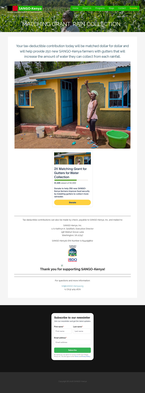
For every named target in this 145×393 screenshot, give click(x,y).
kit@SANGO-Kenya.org (72, 286)
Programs (100, 8)
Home (75, 8)
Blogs (111, 8)
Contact (122, 8)
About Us (86, 8)
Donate (133, 8)
